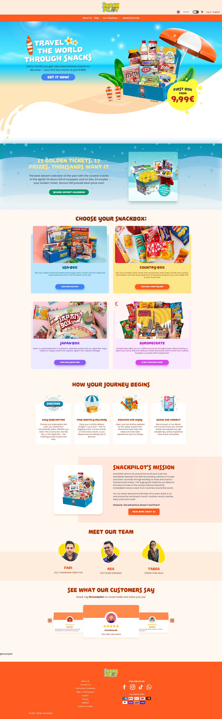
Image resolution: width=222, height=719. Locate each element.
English (186, 12)
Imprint (85, 695)
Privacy (85, 699)
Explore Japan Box (70, 362)
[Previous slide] (49, 620)
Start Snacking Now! (152, 362)
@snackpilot (6, 653)
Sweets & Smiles (85, 706)
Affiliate (85, 702)
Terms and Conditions (85, 688)
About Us (87, 17)
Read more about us (143, 511)
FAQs (96, 17)
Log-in (209, 12)
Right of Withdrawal (85, 692)
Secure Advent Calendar (69, 192)
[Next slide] (172, 620)
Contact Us (85, 684)
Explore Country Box (152, 286)
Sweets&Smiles (131, 17)
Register (216, 12)
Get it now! (58, 77)
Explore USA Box (69, 286)
